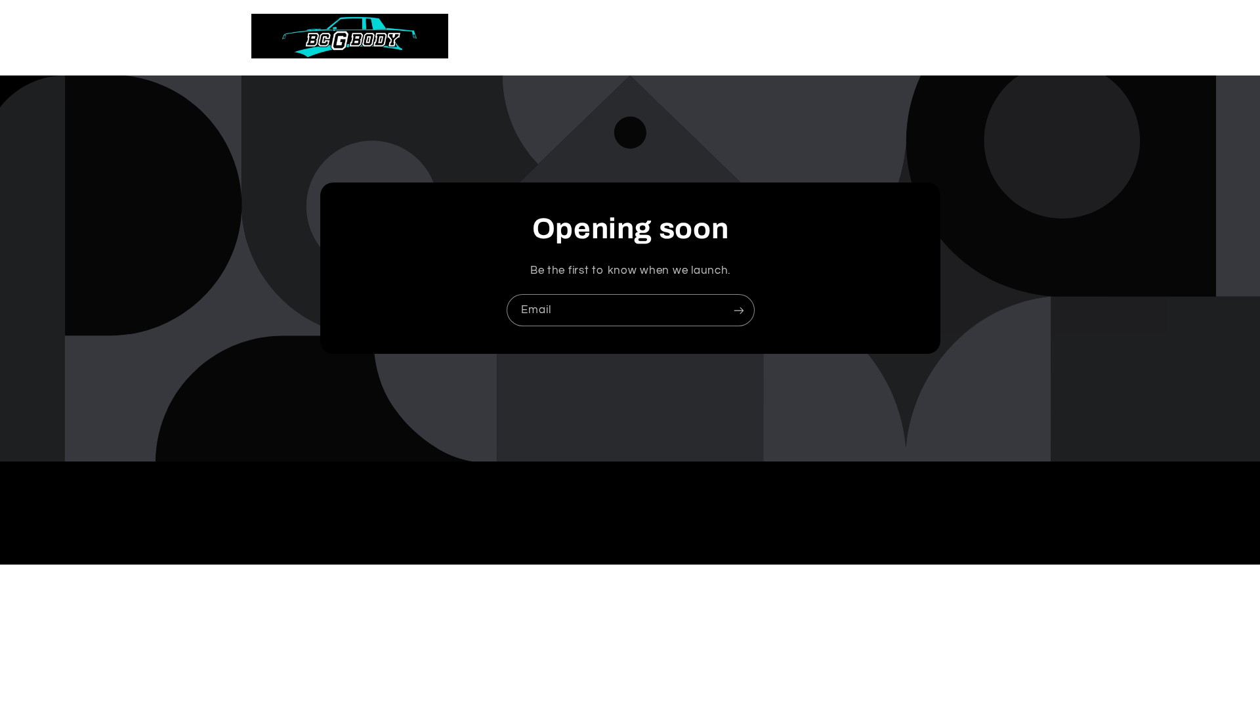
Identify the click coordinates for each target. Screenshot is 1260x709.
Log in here (688, 672)
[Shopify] (696, 648)
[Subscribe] (738, 310)
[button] (948, 36)
